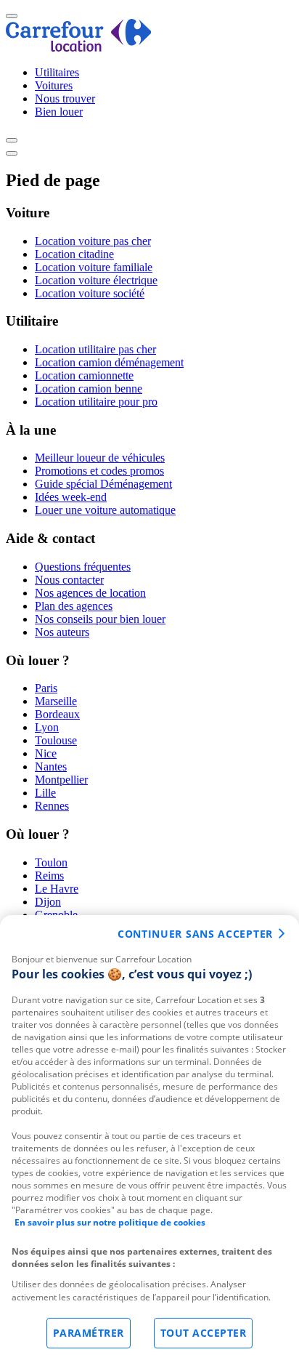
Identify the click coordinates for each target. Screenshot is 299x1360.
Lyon (47, 727)
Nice (46, 753)
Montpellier (61, 779)
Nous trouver (65, 98)
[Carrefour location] (79, 47)
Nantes (51, 766)
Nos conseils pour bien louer (100, 619)
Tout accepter (203, 1333)
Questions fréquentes (83, 566)
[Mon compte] (11, 140)
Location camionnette (84, 375)
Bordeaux (57, 714)
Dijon (48, 902)
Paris (46, 688)
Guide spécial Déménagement (103, 484)
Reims (49, 875)
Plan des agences (73, 606)
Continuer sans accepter (195, 934)
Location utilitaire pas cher (95, 349)
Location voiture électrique (96, 280)
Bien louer (59, 111)
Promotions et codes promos (99, 470)
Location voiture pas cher (93, 241)
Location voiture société (89, 293)
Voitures (54, 85)
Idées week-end (71, 497)
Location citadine (74, 254)
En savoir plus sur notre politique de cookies (110, 1222)
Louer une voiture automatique (105, 510)
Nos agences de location (90, 593)
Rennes (52, 806)
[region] (149, 1137)
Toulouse (56, 740)
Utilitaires (57, 72)
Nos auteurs (62, 632)
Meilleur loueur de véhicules (100, 457)
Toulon (51, 862)
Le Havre (56, 888)
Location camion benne (88, 388)
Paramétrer (88, 1333)
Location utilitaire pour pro (96, 401)
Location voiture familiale (93, 267)
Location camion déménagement (109, 362)
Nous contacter (69, 580)
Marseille (56, 701)
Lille (45, 792)
